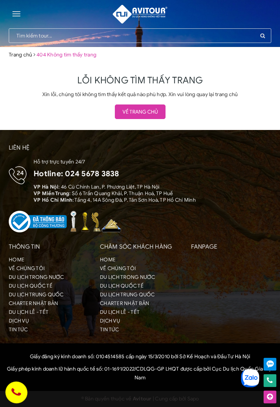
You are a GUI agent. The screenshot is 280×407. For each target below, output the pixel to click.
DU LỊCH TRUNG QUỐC (36, 295)
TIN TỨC (18, 330)
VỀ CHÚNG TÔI (26, 268)
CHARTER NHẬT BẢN (33, 303)
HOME (16, 260)
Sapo (193, 399)
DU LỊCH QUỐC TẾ (30, 286)
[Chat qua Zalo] (270, 364)
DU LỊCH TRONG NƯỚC (36, 277)
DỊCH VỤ (19, 321)
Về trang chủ (140, 112)
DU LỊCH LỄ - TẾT (28, 312)
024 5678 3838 (92, 173)
